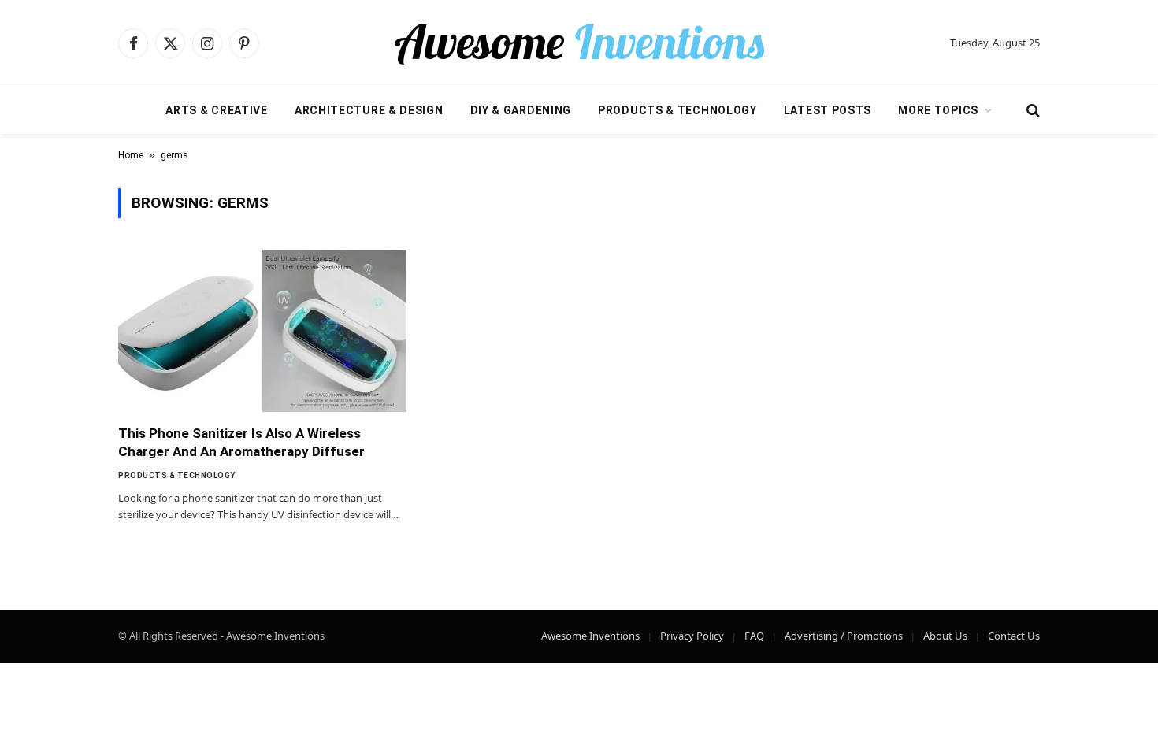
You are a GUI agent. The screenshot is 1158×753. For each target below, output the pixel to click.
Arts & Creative (216, 110)
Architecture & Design (369, 110)
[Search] (1031, 110)
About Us (945, 636)
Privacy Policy (692, 636)
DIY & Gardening (521, 110)
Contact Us (1014, 636)
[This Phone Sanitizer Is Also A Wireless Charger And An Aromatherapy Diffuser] (262, 331)
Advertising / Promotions (844, 636)
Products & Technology (677, 110)
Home (130, 155)
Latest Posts (827, 110)
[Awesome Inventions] (579, 43)
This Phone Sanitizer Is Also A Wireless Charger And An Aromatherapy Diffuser (241, 442)
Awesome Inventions (590, 636)
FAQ (754, 636)
